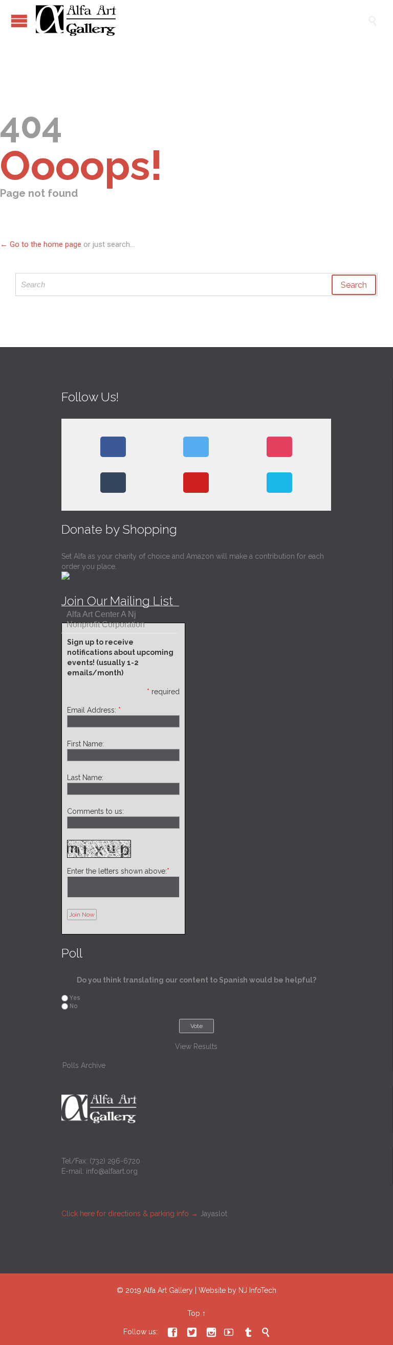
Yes (75, 997)
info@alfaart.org (112, 1171)
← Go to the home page (40, 244)
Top (193, 1313)
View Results (196, 1046)
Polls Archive (83, 1065)
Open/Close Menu (19, 21)
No (73, 1006)
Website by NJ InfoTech (237, 1290)
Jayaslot (213, 1214)
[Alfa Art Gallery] (201, 20)
